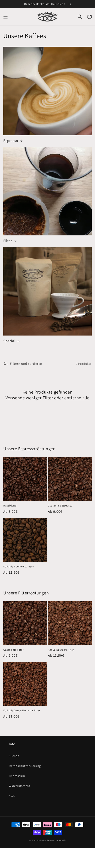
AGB (12, 796)
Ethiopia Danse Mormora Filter (21, 710)
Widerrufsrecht (19, 786)
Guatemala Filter (13, 649)
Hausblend (10, 505)
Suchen (14, 756)
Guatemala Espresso (60, 505)
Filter (7, 240)
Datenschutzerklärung (25, 766)
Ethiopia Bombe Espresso (18, 566)
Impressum (17, 776)
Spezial (9, 340)
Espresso (10, 140)
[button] (5, 16)
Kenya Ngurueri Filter (61, 649)
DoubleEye (41, 840)
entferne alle (76, 398)
